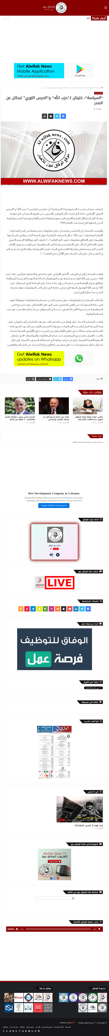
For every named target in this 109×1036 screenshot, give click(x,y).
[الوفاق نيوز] (54, 8)
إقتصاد (38, 1027)
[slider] (11, 928)
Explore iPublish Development (54, 505)
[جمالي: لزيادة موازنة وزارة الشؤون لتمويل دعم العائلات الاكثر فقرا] (88, 405)
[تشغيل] (99, 929)
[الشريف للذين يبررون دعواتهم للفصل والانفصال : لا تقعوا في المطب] (20, 405)
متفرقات (5, 1027)
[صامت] (17, 929)
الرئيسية (98, 88)
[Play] (58, 555)
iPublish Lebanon (66, 1023)
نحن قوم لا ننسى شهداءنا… (88, 825)
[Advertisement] (54, 41)
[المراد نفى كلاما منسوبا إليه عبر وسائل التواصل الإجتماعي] (54, 405)
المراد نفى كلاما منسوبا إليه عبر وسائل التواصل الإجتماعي (56, 418)
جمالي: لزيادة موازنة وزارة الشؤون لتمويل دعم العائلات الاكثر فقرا (89, 418)
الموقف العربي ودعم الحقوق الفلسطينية (74, 18)
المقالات (22, 1027)
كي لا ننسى (14, 1027)
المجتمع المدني (47, 1027)
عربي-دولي (30, 1027)
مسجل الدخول (88, 442)
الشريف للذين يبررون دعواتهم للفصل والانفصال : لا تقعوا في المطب (20, 418)
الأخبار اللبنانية (89, 88)
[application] (54, 929)
